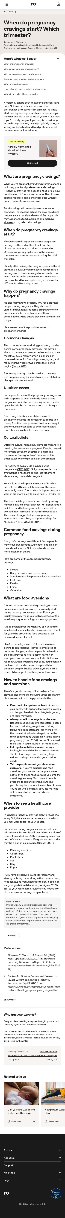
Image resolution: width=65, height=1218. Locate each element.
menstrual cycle (13, 355)
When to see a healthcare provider (21, 94)
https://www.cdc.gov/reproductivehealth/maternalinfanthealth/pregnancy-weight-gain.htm (34, 988)
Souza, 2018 (19, 366)
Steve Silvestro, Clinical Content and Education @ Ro (32, 1055)
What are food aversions (16, 84)
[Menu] (7, 4)
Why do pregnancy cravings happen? (22, 74)
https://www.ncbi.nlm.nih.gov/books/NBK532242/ (34, 967)
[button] (32, 13)
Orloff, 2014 (52, 493)
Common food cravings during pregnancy (24, 79)
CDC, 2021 (23, 469)
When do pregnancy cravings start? (21, 68)
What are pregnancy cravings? (19, 63)
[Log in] (59, 4)
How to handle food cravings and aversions (25, 89)
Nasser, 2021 (45, 842)
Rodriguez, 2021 (48, 885)
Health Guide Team (48, 1051)
